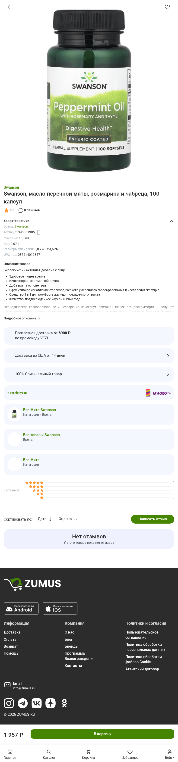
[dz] (50, 703)
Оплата (10, 639)
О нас (69, 632)
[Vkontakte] (37, 703)
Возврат (11, 646)
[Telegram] (23, 703)
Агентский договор (142, 669)
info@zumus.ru (24, 688)
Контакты (73, 665)
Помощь (11, 653)
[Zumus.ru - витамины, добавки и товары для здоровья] (32, 586)
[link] (9, 7)
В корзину (102, 734)
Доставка (12, 632)
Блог (69, 639)
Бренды (72, 646)
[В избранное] (167, 7)
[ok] (64, 703)
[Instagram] (9, 703)
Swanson (11, 187)
